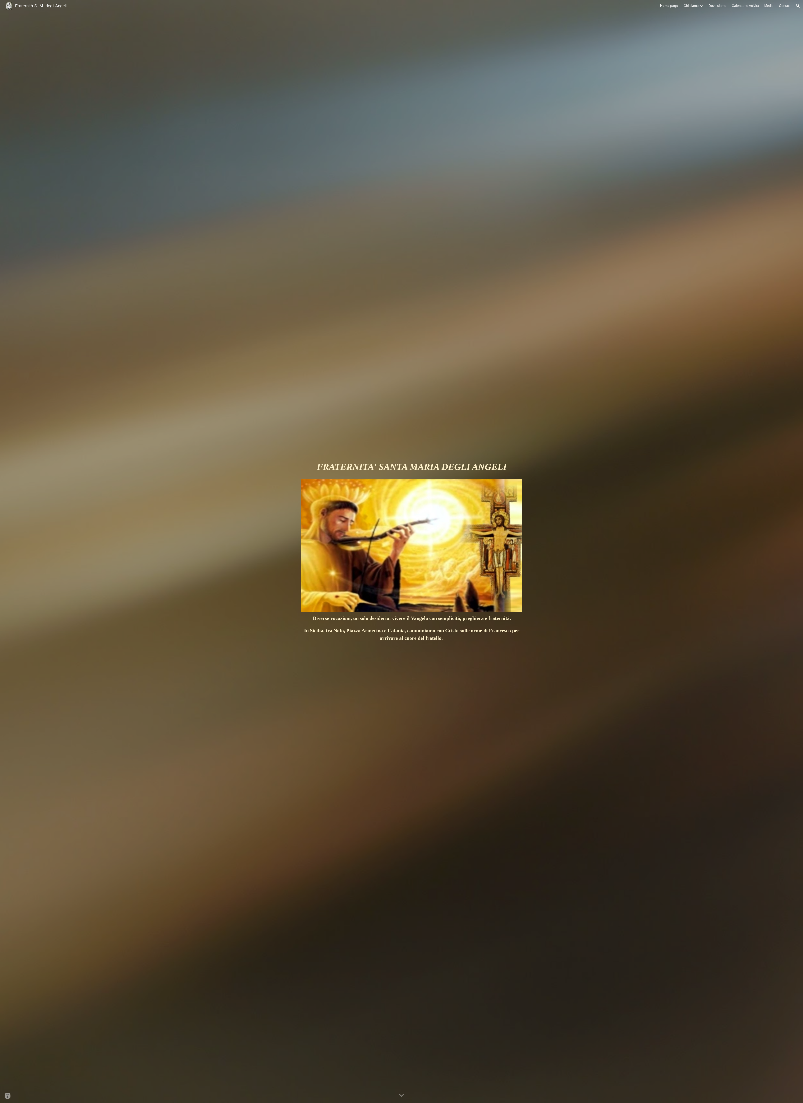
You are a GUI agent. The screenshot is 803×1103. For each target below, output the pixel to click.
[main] (411, 468)
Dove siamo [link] (717, 6)
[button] (798, 6)
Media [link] (769, 6)
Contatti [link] (784, 6)
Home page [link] (669, 6)
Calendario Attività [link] (745, 6)
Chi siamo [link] (691, 6)
